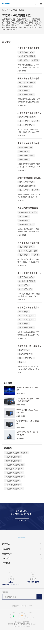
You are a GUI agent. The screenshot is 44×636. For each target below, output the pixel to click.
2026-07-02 (21, 136)
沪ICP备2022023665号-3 (22, 626)
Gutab (31, 606)
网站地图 (26, 622)
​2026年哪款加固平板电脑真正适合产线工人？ (29, 178)
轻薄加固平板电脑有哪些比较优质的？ (29, 113)
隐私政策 (18, 622)
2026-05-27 (21, 201)
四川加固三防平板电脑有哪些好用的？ (29, 48)
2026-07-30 (21, 71)
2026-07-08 (21, 105)
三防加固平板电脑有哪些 (19, 10)
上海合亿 (24, 606)
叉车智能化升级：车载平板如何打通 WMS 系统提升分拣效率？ (29, 346)
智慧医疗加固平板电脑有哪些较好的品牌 (29, 307)
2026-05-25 (21, 235)
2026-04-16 (21, 265)
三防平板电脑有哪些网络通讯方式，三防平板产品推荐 (29, 243)
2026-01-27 (21, 300)
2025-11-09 (21, 373)
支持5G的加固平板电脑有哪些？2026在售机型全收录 (29, 208)
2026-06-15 (21, 170)
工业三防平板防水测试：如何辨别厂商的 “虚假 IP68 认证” (29, 273)
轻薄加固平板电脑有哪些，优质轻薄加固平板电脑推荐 (29, 78)
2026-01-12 (21, 338)
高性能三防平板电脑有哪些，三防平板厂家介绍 (29, 143)
